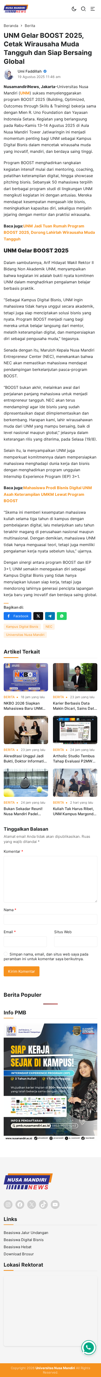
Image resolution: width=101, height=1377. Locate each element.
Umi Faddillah (30, 71)
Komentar (13, 851)
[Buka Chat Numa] (88, 1347)
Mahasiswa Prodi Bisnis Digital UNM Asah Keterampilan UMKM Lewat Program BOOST (48, 494)
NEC (49, 627)
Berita (9, 697)
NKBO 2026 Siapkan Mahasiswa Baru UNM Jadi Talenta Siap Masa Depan (24, 706)
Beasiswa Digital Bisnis (24, 1239)
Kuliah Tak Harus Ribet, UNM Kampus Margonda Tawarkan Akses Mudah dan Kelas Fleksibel (74, 811)
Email (10, 932)
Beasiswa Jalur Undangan (26, 1232)
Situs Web (63, 932)
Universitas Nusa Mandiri (25, 635)
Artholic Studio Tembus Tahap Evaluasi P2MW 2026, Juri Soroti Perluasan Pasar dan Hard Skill (74, 759)
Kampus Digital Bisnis (22, 627)
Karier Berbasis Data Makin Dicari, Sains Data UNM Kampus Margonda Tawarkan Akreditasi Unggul (74, 706)
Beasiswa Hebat (17, 1247)
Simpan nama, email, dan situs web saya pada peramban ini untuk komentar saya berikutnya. (46, 956)
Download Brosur (19, 1254)
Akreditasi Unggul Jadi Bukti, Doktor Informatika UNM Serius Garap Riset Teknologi (26, 759)
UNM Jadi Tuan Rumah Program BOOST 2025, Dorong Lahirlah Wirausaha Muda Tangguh (49, 232)
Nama (10, 909)
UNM (25, 93)
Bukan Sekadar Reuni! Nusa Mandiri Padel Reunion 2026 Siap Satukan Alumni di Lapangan (23, 811)
